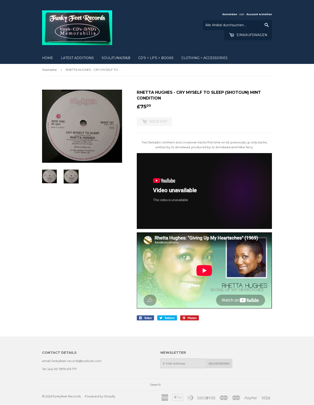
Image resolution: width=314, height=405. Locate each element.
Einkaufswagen (251, 35)
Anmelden (229, 14)
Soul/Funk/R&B (116, 58)
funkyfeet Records (67, 396)
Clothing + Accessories (204, 58)
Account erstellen (259, 14)
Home (47, 58)
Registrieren (219, 363)
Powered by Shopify (100, 396)
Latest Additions (77, 58)
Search (155, 384)
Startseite (49, 69)
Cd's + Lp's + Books (156, 58)
